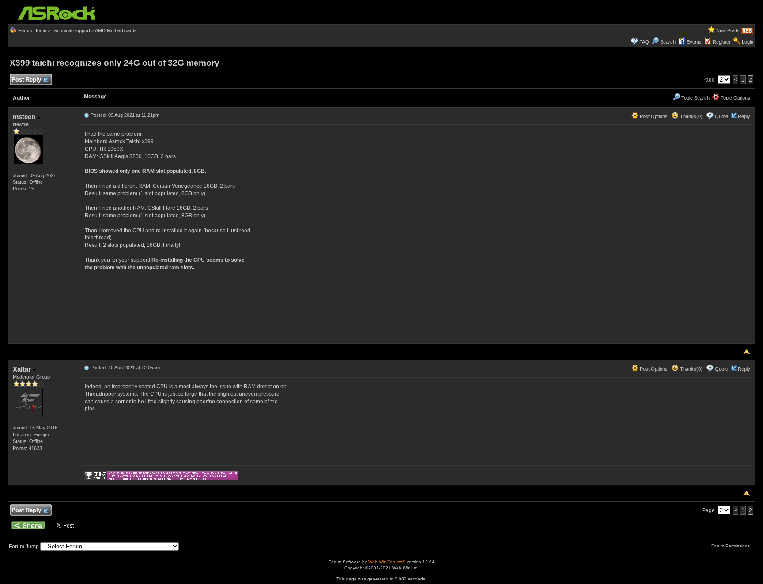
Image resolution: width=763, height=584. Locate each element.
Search (668, 42)
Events (694, 42)
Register (722, 42)
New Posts (728, 30)
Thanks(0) (691, 116)
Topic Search (695, 97)
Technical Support (71, 30)
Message (95, 96)
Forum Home (32, 30)
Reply (744, 116)
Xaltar (23, 369)
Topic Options (734, 97)
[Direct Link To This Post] (86, 115)
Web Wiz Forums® (386, 561)
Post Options (653, 116)
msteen (25, 116)
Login (747, 42)
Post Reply (26, 79)
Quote (721, 116)
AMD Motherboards (116, 30)
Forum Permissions (731, 545)
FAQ (644, 42)
